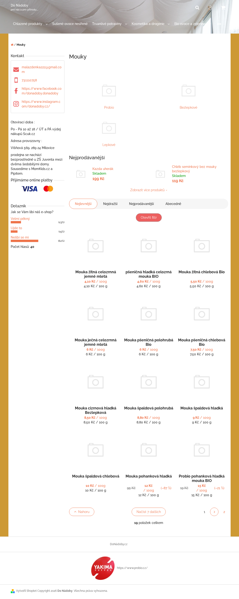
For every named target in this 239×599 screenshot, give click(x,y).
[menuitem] (30, 24)
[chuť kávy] (103, 568)
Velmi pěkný (20, 219)
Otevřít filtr (149, 217)
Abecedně (173, 204)
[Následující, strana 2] (214, 512)
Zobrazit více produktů (147, 190)
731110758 (29, 80)
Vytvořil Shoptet (26, 590)
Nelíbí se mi (20, 237)
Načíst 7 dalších (149, 512)
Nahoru (83, 512)
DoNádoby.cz (118, 544)
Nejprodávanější (141, 204)
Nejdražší (110, 204)
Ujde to (16, 228)
